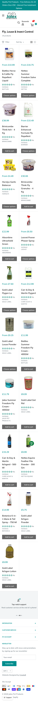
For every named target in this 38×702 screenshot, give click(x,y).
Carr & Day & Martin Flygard (28, 291)
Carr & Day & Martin (26, 303)
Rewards (25, 21)
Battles (5, 89)
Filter (7, 42)
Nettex (24, 89)
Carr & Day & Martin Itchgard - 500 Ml (9, 463)
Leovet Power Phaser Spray (28, 239)
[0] (33, 25)
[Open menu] (3, 15)
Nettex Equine (27, 476)
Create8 (23, 675)
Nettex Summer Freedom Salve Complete (28, 75)
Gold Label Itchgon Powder (26, 519)
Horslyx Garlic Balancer (9, 183)
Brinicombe (7, 141)
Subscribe (9, 663)
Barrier (24, 145)
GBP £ (5, 671)
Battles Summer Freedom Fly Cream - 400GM (27, 347)
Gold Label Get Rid (28, 402)
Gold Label (6, 302)
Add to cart (9, 151)
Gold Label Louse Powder (9, 343)
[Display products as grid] (31, 42)
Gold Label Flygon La (7, 291)
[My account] (25, 24)
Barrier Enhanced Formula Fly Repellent (27, 131)
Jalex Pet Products (6, 419)
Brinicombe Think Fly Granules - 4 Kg (27, 187)
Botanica (6, 531)
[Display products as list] (35, 42)
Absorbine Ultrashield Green (7, 240)
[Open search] (19, 22)
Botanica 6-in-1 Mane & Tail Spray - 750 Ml (9, 519)
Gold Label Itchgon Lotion (9, 570)
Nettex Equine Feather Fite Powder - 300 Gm (28, 463)
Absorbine (6, 253)
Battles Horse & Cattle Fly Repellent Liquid (9, 75)
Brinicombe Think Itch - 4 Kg (8, 129)
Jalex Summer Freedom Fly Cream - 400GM (9, 405)
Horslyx (5, 194)
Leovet (24, 249)
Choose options (9, 95)
